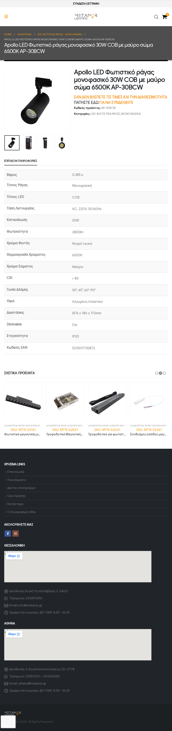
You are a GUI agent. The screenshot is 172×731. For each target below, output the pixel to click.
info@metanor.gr (30, 605)
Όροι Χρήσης (16, 496)
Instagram (15, 533)
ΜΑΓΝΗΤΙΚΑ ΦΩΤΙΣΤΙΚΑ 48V (39, 425)
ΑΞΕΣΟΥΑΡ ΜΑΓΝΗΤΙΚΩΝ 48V (81, 425)
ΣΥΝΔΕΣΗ (79, 3)
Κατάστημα (15, 504)
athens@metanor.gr (32, 683)
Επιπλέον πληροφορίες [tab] (20, 161)
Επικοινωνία (15, 472)
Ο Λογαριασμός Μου (21, 512)
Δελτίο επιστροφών (21, 488)
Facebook (8, 533)
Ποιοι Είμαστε (16, 480)
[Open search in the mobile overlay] (156, 16)
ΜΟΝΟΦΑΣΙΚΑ (131, 114)
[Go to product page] (23, 401)
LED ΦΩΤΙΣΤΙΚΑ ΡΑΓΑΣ (105, 114)
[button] (7, 16)
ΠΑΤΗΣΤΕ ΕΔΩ (86, 102)
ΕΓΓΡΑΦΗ (93, 3)
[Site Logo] (86, 17)
